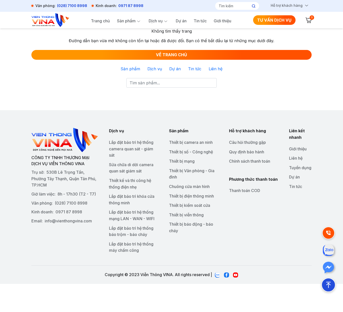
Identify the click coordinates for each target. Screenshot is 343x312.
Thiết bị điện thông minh (191, 196)
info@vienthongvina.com (68, 220)
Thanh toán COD (244, 190)
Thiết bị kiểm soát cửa (189, 205)
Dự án (181, 20)
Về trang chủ (171, 54)
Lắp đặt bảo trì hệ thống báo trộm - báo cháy (131, 231)
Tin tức (200, 20)
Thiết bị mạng (182, 161)
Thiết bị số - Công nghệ (191, 151)
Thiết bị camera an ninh (191, 142)
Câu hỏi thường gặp (247, 142)
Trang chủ (100, 20)
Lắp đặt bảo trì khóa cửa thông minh (131, 199)
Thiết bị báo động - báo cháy (191, 227)
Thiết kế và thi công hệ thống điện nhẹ (130, 184)
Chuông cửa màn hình (189, 186)
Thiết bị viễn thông (186, 214)
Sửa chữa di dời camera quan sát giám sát (131, 168)
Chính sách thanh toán (249, 161)
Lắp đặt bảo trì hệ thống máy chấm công (131, 247)
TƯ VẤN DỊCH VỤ (274, 20)
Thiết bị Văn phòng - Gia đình (191, 174)
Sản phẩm (126, 20)
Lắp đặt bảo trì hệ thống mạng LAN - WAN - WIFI (131, 215)
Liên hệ (215, 68)
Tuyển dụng (300, 167)
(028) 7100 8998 (72, 6)
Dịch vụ (156, 20)
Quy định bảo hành (246, 151)
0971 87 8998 (130, 6)
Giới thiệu (222, 20)
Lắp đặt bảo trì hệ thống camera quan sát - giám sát (131, 149)
